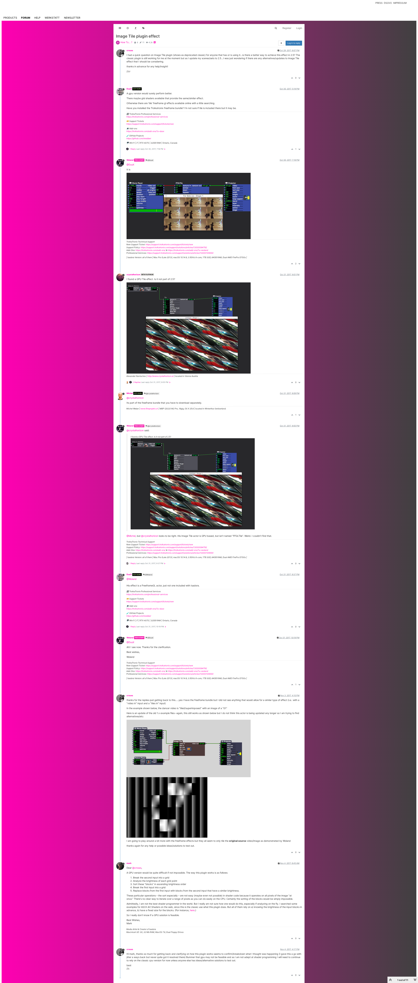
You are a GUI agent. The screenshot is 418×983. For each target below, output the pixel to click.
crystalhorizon (133, 274)
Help (37, 17)
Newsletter (72, 17)
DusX (129, 89)
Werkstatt (52, 17)
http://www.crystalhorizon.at (161, 376)
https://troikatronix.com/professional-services (147, 116)
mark (129, 863)
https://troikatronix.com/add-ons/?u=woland (188, 250)
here (192, 910)
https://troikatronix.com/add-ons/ (151, 250)
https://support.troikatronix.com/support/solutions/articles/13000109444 (180, 253)
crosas (130, 50)
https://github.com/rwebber (138, 138)
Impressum (400, 2)
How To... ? (126, 42)
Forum (25, 17)
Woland (130, 160)
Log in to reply (293, 43)
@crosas (136, 867)
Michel (130, 393)
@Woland (148, 575)
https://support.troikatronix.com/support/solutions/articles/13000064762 (174, 247)
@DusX (150, 160)
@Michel (131, 535)
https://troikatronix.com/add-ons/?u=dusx (145, 131)
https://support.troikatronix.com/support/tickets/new (150, 124)
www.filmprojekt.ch (149, 408)
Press (379, 2)
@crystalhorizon (152, 393)
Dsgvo (388, 2)
